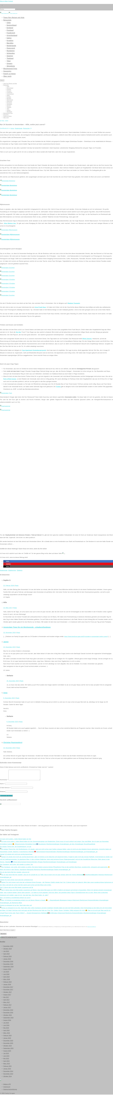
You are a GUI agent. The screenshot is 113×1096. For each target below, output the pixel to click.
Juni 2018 (6, 974)
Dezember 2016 (8, 1010)
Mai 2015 (6, 1058)
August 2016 (7, 1020)
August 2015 (7, 1051)
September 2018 (8, 966)
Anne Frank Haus (40, 307)
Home (12, 128)
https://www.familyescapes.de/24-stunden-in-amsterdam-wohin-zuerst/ (86, 636)
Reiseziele (26, 128)
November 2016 (8, 1012)
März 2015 (6, 1063)
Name (2, 783)
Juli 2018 (6, 971)
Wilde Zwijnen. (87, 338)
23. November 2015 (9, 748)
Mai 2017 (6, 997)
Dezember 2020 (8, 946)
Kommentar (4, 780)
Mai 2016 (6, 1028)
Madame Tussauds (74, 303)
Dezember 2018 (8, 961)
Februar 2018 (7, 982)
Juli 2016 (6, 1023)
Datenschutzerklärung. (91, 926)
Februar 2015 (7, 1066)
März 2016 (6, 1033)
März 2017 (6, 1002)
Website (2, 791)
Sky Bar (18, 332)
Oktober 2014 (7, 1076)
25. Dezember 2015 (13, 681)
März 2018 (6, 979)
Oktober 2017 (7, 992)
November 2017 (8, 989)
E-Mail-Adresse (5, 787)
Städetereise (12, 570)
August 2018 (7, 969)
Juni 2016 (6, 1025)
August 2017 (7, 994)
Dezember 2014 (8, 1071)
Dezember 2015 (8, 1040)
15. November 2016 (9, 632)
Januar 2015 (7, 1068)
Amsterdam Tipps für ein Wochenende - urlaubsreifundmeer (27, 627)
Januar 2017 (7, 1007)
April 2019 (6, 954)
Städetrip (19, 570)
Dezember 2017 (8, 987)
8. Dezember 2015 (9, 698)
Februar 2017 (7, 1005)
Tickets (58, 386)
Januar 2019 (7, 959)
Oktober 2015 (7, 1046)
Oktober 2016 (7, 1015)
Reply (17, 585)
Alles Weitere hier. (10, 223)
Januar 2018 (7, 984)
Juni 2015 (6, 1056)
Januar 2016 (7, 1038)
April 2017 (6, 1000)
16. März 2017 (7, 608)
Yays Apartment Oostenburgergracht (34, 350)
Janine (6, 642)
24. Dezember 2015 (9, 647)
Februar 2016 (7, 1035)
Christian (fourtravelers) (12, 742)
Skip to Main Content (6, 1)
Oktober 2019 (7, 948)
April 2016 (6, 1030)
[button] (6, 561)
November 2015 (8, 1043)
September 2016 (8, 1017)
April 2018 (6, 977)
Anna (5, 693)
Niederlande (18, 128)
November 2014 (8, 1074)
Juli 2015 (6, 1053)
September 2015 (8, 1048)
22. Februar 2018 (8, 585)
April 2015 (6, 1061)
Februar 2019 (7, 956)
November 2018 (8, 964)
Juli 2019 (6, 951)
